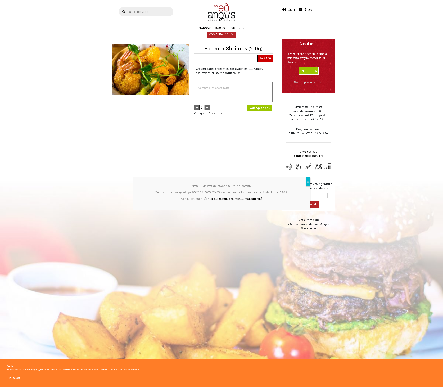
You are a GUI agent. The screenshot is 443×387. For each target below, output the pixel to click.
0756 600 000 (308, 151)
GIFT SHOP (238, 27)
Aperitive (215, 113)
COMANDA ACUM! (221, 34)
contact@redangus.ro (308, 156)
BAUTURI (222, 27)
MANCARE (205, 27)
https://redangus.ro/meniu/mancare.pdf (234, 198)
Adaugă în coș (260, 108)
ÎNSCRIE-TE (308, 71)
